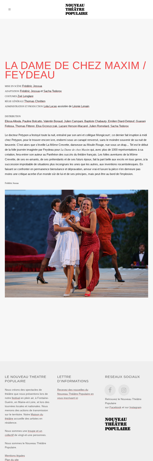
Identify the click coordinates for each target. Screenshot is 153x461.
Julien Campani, (74, 121)
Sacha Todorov (52, 91)
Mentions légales (15, 455)
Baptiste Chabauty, (96, 121)
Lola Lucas (50, 106)
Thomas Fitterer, (25, 126)
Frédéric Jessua (32, 86)
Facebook (115, 407)
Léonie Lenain (80, 106)
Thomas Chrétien (34, 101)
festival (16, 397)
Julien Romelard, (99, 126)
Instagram (135, 407)
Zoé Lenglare (25, 96)
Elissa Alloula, (13, 121)
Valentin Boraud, (53, 121)
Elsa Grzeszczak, (47, 126)
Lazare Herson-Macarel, (74, 126)
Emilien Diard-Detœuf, (122, 121)
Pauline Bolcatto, (32, 121)
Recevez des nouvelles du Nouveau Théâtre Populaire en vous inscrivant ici (75, 393)
